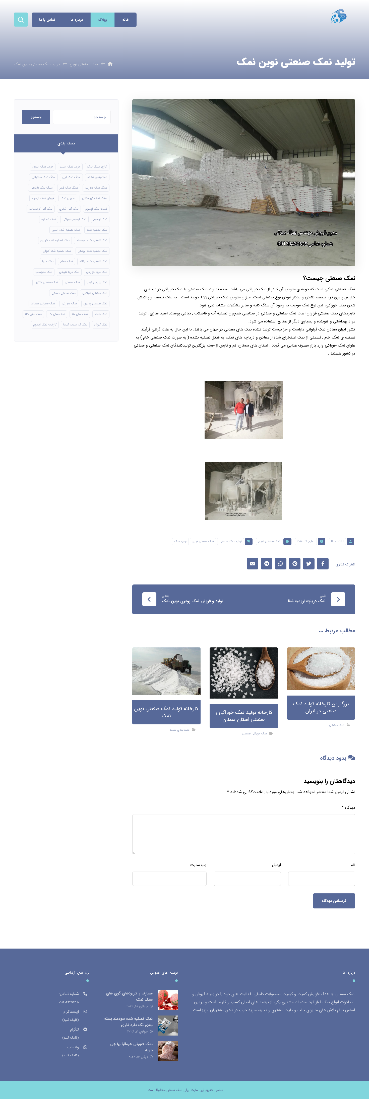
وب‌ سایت (198, 865)
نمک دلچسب (43, 272)
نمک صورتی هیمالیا (43, 303)
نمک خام (331, 337)
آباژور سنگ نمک (97, 166)
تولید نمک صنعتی (230, 541)
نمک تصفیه (48, 219)
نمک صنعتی (345, 289)
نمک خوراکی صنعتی (254, 733)
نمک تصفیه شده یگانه (93, 261)
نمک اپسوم (100, 219)
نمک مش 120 (56, 314)
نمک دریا (47, 261)
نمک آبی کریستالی (40, 208)
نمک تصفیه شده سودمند (91, 240)
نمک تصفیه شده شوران (55, 240)
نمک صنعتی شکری (46, 282)
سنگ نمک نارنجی (41, 187)
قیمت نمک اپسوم (96, 208)
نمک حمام (66, 261)
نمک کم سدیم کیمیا (75, 324)
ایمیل (276, 865)
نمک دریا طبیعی (69, 272)
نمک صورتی (69, 303)
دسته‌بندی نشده (180, 729)
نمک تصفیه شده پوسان (92, 250)
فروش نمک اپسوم (43, 198)
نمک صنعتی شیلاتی (94, 293)
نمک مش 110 (80, 314)
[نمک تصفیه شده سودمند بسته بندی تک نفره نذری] (168, 1026)
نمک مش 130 (33, 314)
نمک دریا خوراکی (96, 272)
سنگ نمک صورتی (96, 187)
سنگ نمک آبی (71, 177)
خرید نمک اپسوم (42, 166)
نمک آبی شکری (69, 208)
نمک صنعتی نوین (269, 541)
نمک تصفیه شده (97, 229)
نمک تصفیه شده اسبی (66, 229)
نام (353, 865)
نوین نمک (180, 541)
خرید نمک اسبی (70, 166)
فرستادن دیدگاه (334, 901)
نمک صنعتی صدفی (63, 293)
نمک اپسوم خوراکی (74, 219)
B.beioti (337, 541)
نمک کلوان (100, 324)
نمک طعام (101, 314)
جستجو (36, 117)
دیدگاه (348, 807)
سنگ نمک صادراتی (43, 177)
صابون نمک (68, 198)
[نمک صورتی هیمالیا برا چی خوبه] (168, 1051)
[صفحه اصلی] (110, 64)
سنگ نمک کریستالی (94, 198)
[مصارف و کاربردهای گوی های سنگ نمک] (168, 1000)
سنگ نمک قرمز (68, 187)
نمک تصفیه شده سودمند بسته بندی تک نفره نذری (128, 1022)
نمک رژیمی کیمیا (97, 282)
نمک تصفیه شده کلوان (57, 250)
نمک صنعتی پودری (95, 303)
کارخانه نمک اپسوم (44, 324)
